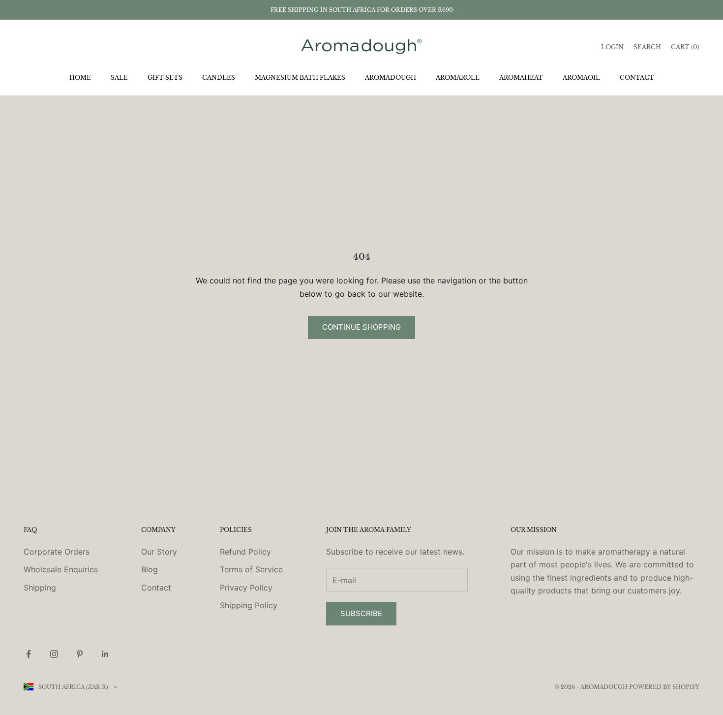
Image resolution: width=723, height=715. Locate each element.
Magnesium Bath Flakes (300, 77)
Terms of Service (251, 569)
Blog (149, 569)
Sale (119, 77)
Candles (218, 77)
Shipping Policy (248, 605)
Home (80, 77)
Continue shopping (361, 327)
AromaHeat (521, 77)
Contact (637, 77)
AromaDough (390, 77)
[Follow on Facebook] (28, 654)
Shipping (40, 587)
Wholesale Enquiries (61, 569)
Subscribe (361, 613)
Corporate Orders (57, 552)
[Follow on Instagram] (54, 654)
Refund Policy (245, 552)
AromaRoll (458, 77)
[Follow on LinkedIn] (105, 654)
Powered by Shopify (664, 687)
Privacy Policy (246, 587)
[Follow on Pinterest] (80, 654)
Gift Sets (165, 77)
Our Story (159, 552)
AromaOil (581, 77)
